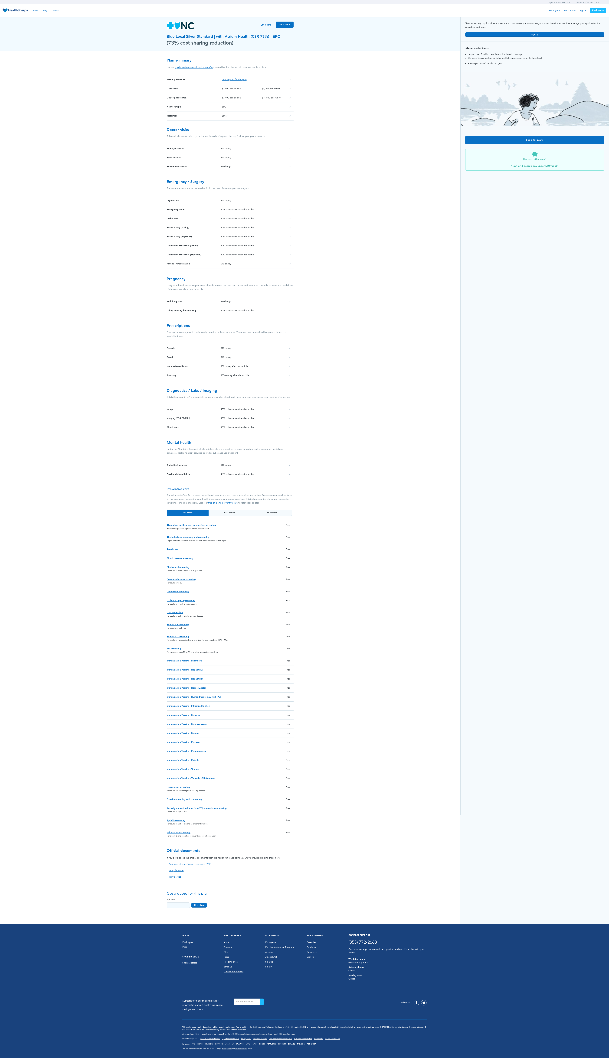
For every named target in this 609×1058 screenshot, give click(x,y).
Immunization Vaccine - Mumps (183, 733)
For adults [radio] (188, 512)
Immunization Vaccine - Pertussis (183, 742)
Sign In (310, 957)
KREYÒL (200, 1044)
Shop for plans (534, 139)
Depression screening (178, 591)
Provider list (175, 877)
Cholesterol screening (178, 567)
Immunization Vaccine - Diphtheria (184, 660)
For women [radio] (229, 512)
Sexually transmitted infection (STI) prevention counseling (197, 808)
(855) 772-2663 (362, 942)
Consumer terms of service (210, 1039)
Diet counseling (175, 612)
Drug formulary (176, 870)
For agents (270, 942)
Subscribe (262, 1002)
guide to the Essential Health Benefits (194, 67)
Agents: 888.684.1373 (559, 2)
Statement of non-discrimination (280, 1039)
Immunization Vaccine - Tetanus (183, 769)
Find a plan (598, 10)
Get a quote (284, 24)
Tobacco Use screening (178, 832)
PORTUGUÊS (271, 1044)
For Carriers (570, 10)
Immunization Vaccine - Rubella (183, 760)
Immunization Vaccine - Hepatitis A (185, 669)
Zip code (171, 899)
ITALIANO (240, 1044)
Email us (228, 966)
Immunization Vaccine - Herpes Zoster (186, 688)
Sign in (583, 10)
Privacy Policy (227, 1049)
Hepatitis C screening (178, 636)
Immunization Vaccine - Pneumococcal (186, 751)
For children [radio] (271, 512)
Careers (55, 10)
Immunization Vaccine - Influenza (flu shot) (188, 706)
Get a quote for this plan (234, 79)
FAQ (184, 947)
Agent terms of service (230, 1039)
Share (268, 24)
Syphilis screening (176, 820)
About (35, 10)
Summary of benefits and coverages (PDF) (190, 864)
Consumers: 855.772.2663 (588, 2)
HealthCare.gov (238, 1034)
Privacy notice (246, 1039)
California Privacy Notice (303, 1039)
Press (226, 957)
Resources (312, 952)
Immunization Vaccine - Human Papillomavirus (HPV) (194, 697)
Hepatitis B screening (178, 624)
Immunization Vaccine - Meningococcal (187, 724)
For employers (231, 961)
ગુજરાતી (227, 1044)
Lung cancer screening (178, 787)
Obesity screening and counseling (184, 799)
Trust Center (318, 1039)
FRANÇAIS (209, 1044)
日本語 (248, 1044)
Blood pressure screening (180, 558)
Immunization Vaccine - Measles (183, 715)
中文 (193, 1044)
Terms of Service (241, 1049)
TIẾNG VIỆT (311, 1044)
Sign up (534, 34)
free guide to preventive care (223, 502)
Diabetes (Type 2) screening (181, 600)
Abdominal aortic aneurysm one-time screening (191, 525)
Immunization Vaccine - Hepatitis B (185, 678)
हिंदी (233, 1044)
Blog (45, 10)
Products (311, 947)
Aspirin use (172, 549)
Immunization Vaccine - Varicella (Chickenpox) (191, 778)
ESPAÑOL (291, 1044)
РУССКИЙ (282, 1044)
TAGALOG (301, 1044)
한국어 (254, 1044)
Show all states (189, 962)
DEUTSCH (219, 1044)
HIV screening (174, 648)
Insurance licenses (260, 1039)
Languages (186, 1044)
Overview (311, 942)
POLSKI (262, 1044)
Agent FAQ (271, 957)
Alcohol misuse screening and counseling (188, 537)
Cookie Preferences (233, 971)
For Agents (554, 10)
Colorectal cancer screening (181, 579)
